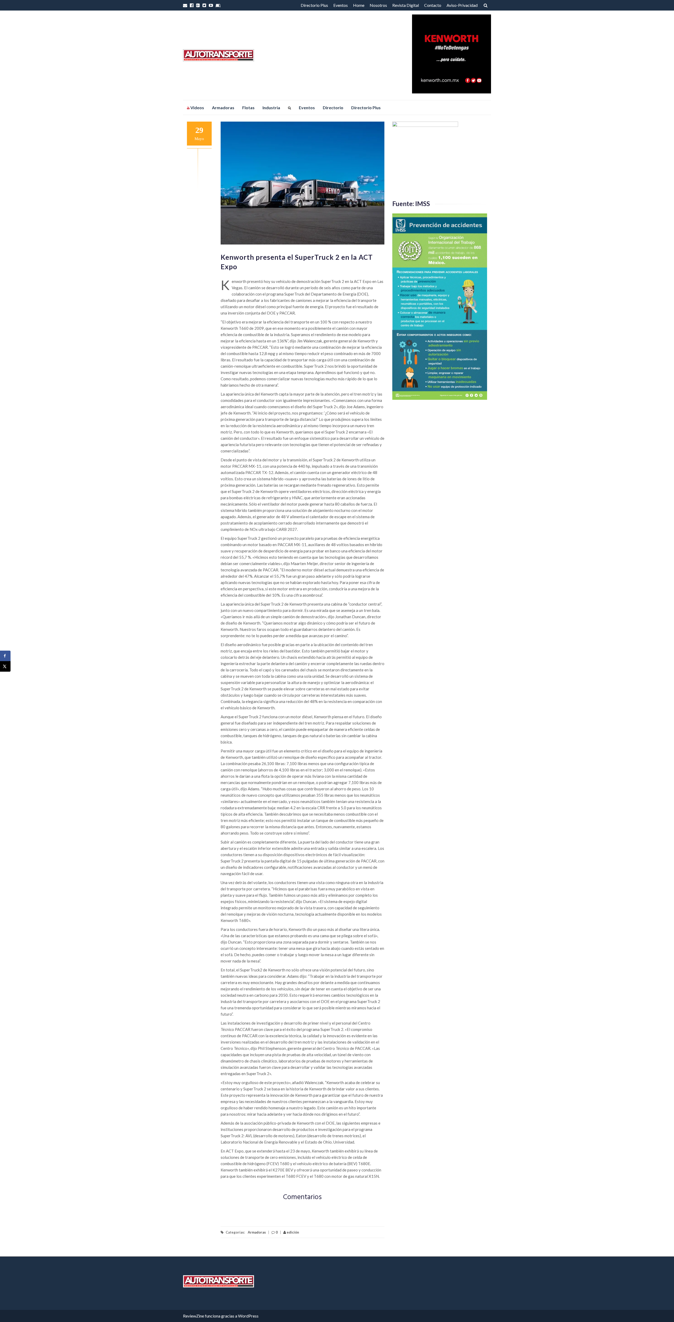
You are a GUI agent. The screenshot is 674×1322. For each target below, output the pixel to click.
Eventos (340, 5)
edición (292, 1232)
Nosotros (378, 5)
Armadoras (223, 107)
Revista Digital (405, 5)
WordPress (248, 1315)
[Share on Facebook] (5, 656)
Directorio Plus (314, 5)
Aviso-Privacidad (462, 5)
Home (358, 5)
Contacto (432, 5)
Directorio (333, 107)
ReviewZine (193, 1315)
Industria (271, 107)
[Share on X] (5, 666)
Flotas (248, 107)
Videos (197, 107)
